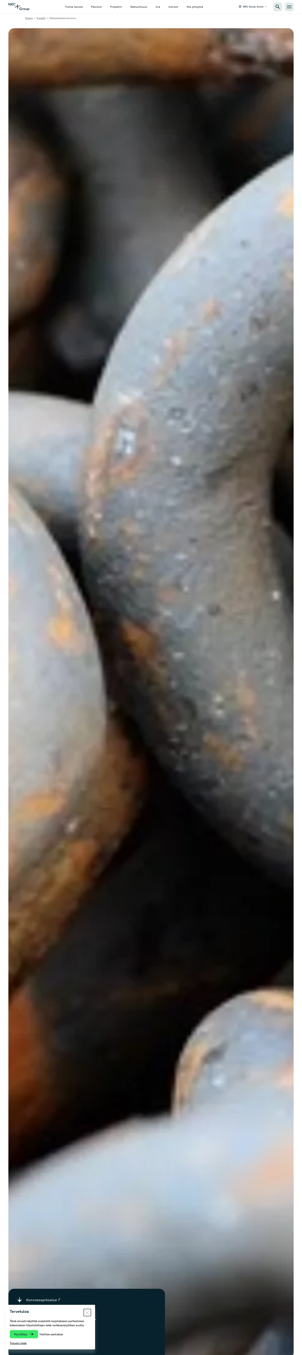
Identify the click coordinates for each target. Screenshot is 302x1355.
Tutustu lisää (18, 1343)
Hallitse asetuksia (51, 1334)
